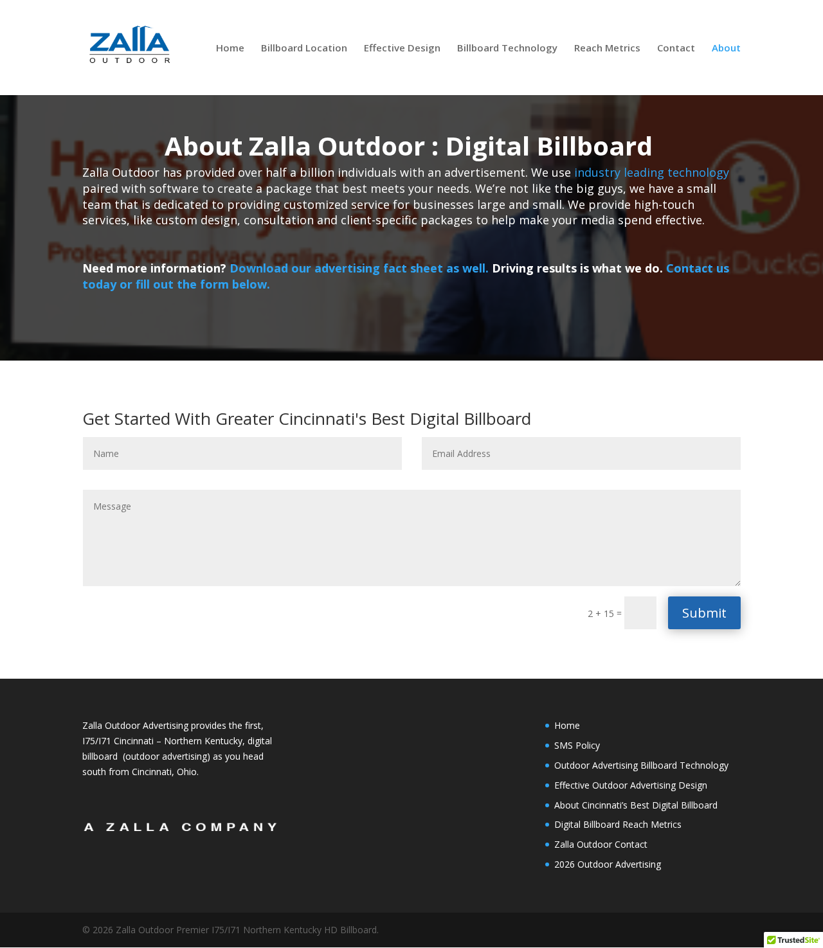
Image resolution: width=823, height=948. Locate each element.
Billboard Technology (507, 48)
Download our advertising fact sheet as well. (361, 268)
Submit (704, 613)
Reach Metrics (607, 48)
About (726, 48)
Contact (676, 48)
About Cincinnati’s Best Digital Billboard (636, 805)
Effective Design (402, 48)
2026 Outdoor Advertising (607, 864)
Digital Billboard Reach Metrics (618, 824)
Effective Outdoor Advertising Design (630, 785)
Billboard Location (304, 48)
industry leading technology (651, 172)
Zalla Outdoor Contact (600, 844)
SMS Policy (577, 745)
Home (230, 48)
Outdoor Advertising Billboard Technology (641, 765)
